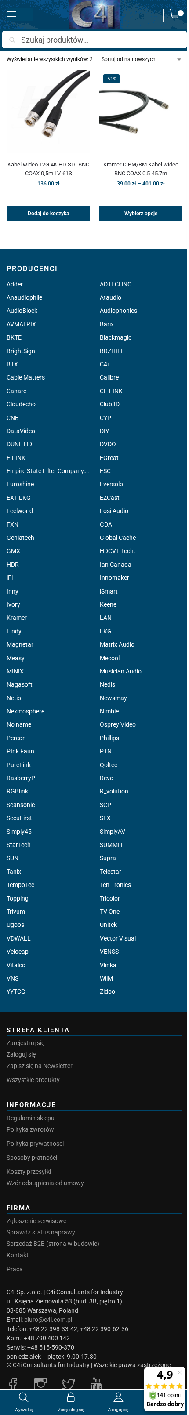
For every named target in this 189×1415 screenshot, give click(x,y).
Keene (108, 604)
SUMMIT (111, 844)
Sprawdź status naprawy (41, 1232)
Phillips (109, 738)
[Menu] (20, 14)
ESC (105, 470)
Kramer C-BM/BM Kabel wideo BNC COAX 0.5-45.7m (140, 169)
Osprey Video (118, 724)
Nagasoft (20, 684)
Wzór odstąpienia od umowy (45, 1183)
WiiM (106, 978)
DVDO (108, 444)
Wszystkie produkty (33, 1079)
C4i (104, 364)
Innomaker (114, 577)
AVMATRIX (21, 324)
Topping (18, 898)
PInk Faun (20, 751)
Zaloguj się (21, 1054)
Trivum (16, 911)
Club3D (110, 404)
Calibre (109, 377)
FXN (12, 524)
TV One (110, 911)
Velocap (18, 951)
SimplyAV (112, 831)
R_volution (114, 791)
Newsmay (113, 698)
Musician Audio (121, 671)
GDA (106, 524)
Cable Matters (26, 377)
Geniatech (20, 537)
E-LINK (16, 457)
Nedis (107, 684)
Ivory (13, 604)
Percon (16, 738)
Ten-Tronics (115, 884)
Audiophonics (118, 310)
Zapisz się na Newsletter (40, 1065)
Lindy (14, 631)
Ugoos (15, 924)
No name (19, 724)
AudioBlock (22, 310)
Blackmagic (115, 337)
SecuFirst (19, 817)
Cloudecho (21, 404)
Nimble (109, 711)
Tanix (14, 871)
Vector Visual (118, 938)
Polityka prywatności (35, 1143)
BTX (12, 364)
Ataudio (110, 297)
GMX (13, 550)
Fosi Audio (114, 510)
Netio (14, 698)
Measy (16, 658)
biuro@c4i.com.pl (48, 1319)
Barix (107, 324)
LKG (106, 631)
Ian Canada (115, 564)
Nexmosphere (25, 711)
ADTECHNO (116, 284)
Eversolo (111, 484)
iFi (10, 577)
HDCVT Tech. (117, 550)
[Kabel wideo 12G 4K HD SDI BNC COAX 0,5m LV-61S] (48, 111)
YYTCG (16, 991)
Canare (16, 390)
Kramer (17, 617)
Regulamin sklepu (31, 1118)
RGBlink (17, 791)
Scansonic (21, 804)
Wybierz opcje (140, 213)
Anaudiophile (24, 297)
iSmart (109, 591)
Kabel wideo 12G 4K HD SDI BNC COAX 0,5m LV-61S (48, 169)
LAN (106, 617)
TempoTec (20, 884)
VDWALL (19, 938)
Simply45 (19, 831)
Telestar (110, 871)
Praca (15, 1269)
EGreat (109, 457)
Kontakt (18, 1255)
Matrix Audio (117, 644)
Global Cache (118, 537)
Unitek (108, 924)
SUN (12, 857)
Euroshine (20, 484)
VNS (12, 978)
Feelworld (20, 510)
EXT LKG (19, 497)
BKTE (14, 337)
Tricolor (110, 898)
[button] (176, 15)
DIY (104, 430)
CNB (13, 417)
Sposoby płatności (32, 1157)
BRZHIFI (111, 351)
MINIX (15, 671)
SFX (105, 817)
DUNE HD (19, 444)
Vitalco (16, 965)
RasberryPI (22, 778)
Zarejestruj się (25, 1042)
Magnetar (20, 644)
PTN (106, 751)
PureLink (19, 764)
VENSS (109, 951)
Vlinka (108, 965)
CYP (105, 417)
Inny (12, 591)
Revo (106, 778)
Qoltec (108, 764)
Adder (15, 284)
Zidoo (107, 991)
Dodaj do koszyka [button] (48, 213)
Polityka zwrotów (30, 1129)
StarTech (19, 844)
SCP (105, 804)
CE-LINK (111, 390)
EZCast (110, 497)
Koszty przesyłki (29, 1171)
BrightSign (21, 351)
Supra (108, 857)
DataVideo (21, 430)
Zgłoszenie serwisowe (36, 1220)
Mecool (110, 658)
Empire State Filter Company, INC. (48, 470)
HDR (13, 564)
